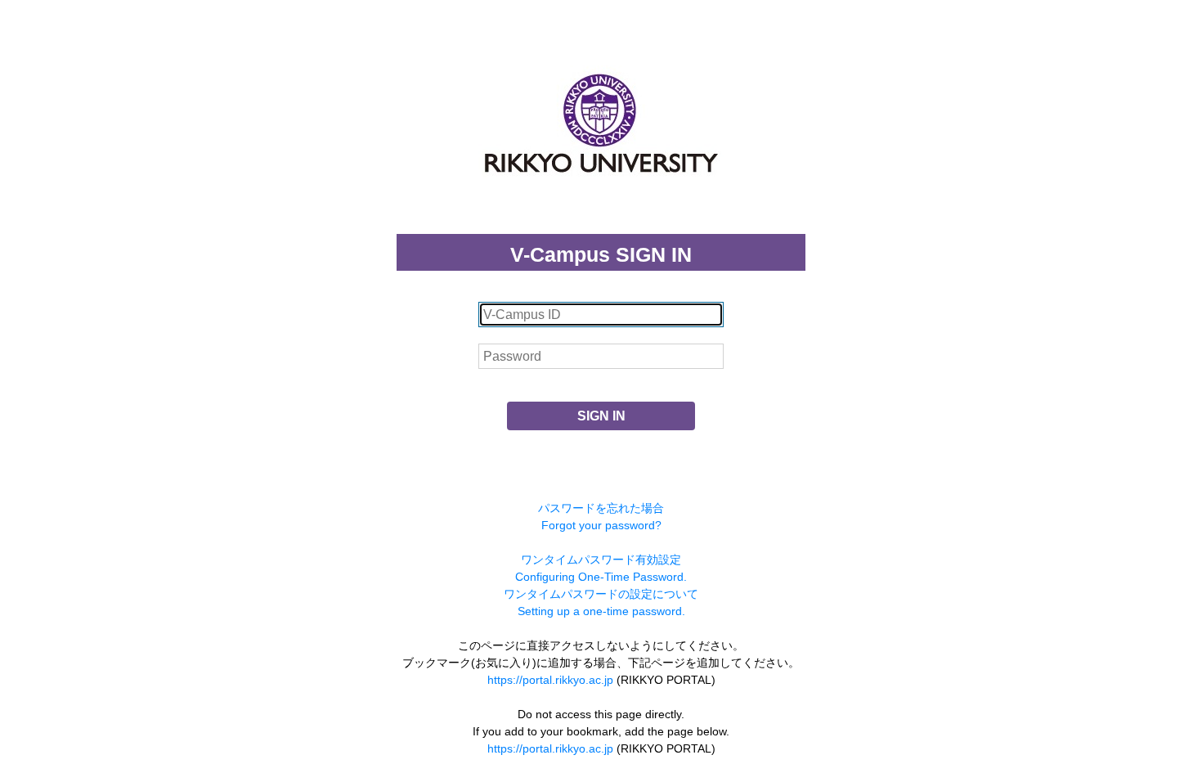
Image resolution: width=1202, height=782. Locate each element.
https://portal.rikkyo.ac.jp (550, 679)
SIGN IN (601, 416)
